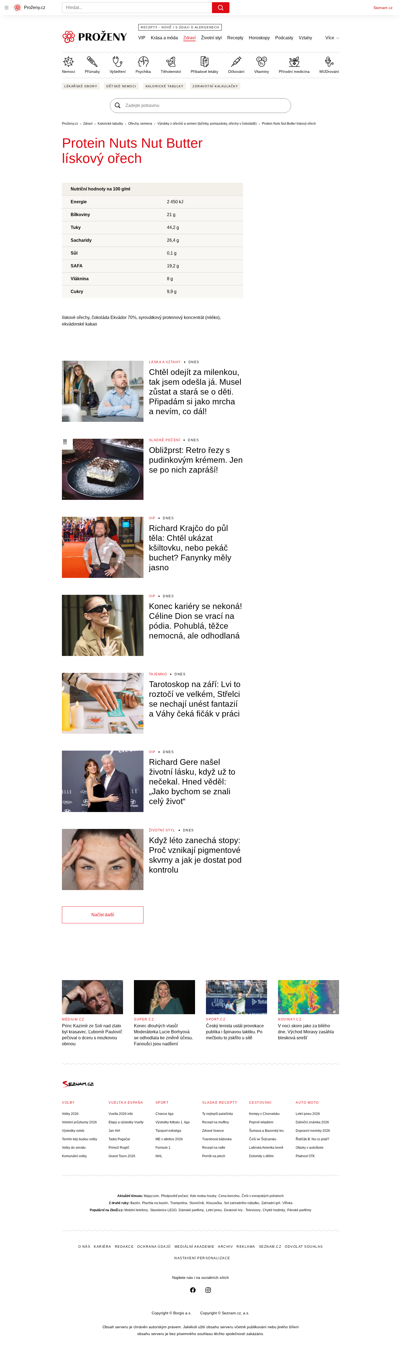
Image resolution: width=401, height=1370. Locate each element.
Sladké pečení (165, 440)
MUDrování (329, 71)
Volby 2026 (70, 1114)
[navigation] (6, 7)
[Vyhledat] (220, 7)
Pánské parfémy (299, 1210)
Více (329, 37)
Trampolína (178, 1203)
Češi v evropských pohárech (263, 1196)
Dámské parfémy (191, 1210)
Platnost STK (305, 1156)
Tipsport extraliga (168, 1131)
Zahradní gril (270, 1203)
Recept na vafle (213, 1148)
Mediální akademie (195, 1247)
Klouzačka (214, 1203)
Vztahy (305, 37)
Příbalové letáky (204, 71)
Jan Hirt (114, 1131)
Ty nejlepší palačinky (217, 1114)
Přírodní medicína (294, 71)
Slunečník (196, 1203)
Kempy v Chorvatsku (264, 1114)
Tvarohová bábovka (217, 1139)
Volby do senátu (74, 1148)
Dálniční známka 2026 (312, 1122)
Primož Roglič (119, 1148)
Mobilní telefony (136, 1210)
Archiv (225, 1247)
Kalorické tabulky (165, 86)
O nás (84, 1247)
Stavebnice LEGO (163, 1210)
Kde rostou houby (203, 1196)
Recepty (235, 37)
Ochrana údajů (154, 1247)
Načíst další (102, 914)
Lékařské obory (80, 86)
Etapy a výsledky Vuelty (126, 1122)
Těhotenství (171, 71)
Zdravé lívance (213, 1131)
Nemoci (68, 71)
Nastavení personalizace (202, 1258)
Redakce (124, 1247)
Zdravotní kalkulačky (215, 86)
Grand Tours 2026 (122, 1156)
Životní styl (211, 37)
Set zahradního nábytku (241, 1203)
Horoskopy (259, 37)
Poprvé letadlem (261, 1122)
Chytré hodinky (274, 1210)
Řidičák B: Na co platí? (312, 1139)
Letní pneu (214, 1210)
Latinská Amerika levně (266, 1148)
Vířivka (287, 1203)
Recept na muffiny (215, 1122)
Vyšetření (118, 71)
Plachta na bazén (155, 1203)
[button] (102, 391)
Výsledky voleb (73, 1131)
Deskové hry (233, 1210)
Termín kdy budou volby (79, 1139)
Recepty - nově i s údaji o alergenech (180, 27)
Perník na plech (213, 1156)
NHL (158, 1156)
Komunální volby (74, 1156)
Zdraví (189, 37)
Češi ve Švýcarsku (262, 1139)
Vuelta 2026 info (121, 1114)
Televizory (253, 1210)
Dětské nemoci (121, 86)
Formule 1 (162, 1148)
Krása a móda (164, 37)
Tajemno (158, 674)
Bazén (135, 1203)
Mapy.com (151, 1196)
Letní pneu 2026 (308, 1114)
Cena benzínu (229, 1196)
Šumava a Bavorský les (266, 1131)
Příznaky (92, 71)
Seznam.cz (383, 7)
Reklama (246, 1247)
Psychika (143, 71)
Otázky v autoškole (310, 1148)
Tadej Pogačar (119, 1139)
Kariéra (102, 1247)
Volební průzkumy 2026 (79, 1122)
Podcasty (284, 37)
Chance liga (164, 1114)
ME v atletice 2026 (169, 1139)
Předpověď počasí (174, 1196)
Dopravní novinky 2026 (313, 1131)
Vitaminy (261, 71)
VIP (141, 37)
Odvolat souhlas (304, 1247)
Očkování (236, 71)
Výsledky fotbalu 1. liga (172, 1122)
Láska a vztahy (165, 362)
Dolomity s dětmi (261, 1156)
